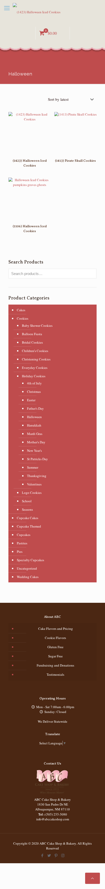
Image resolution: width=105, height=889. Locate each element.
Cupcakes (23, 534)
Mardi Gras (34, 433)
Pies (19, 551)
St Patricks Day (37, 459)
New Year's (34, 450)
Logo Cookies (32, 492)
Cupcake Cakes (27, 518)
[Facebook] (42, 855)
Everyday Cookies (34, 367)
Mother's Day (36, 442)
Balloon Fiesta (32, 334)
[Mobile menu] (7, 7)
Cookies (22, 318)
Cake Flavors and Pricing (55, 628)
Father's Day (35, 408)
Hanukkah (34, 425)
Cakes (21, 310)
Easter (31, 400)
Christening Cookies (36, 359)
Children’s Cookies (35, 350)
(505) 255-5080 (56, 814)
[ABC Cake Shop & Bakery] (52, 11)
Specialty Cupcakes (30, 560)
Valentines (34, 484)
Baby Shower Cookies (37, 325)
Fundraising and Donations (55, 665)
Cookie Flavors (55, 637)
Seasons (27, 509)
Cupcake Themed (29, 526)
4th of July (34, 383)
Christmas (34, 391)
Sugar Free (55, 656)
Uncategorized (27, 568)
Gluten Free (55, 647)
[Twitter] (49, 855)
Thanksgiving (36, 475)
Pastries (22, 543)
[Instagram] (62, 855)
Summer (32, 467)
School (27, 501)
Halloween (34, 417)
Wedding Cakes (27, 576)
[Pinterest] (56, 855)
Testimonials (55, 674)
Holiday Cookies (33, 376)
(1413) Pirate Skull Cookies (75, 160)
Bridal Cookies (32, 342)
